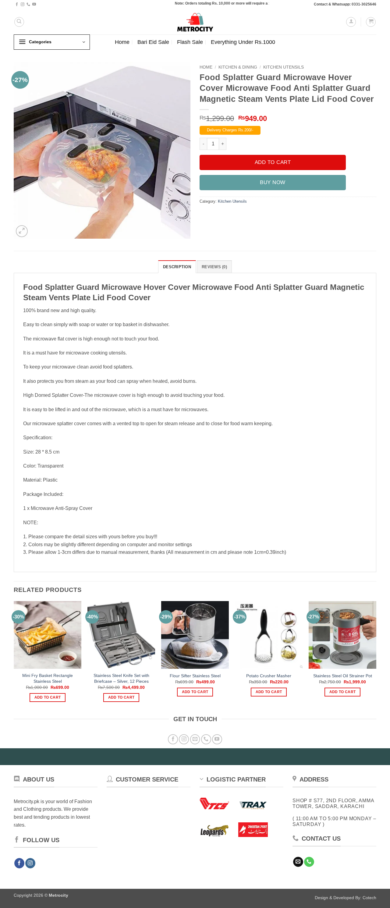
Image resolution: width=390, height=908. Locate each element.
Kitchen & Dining (237, 67)
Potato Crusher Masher (268, 675)
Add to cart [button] (47, 697)
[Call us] (28, 4)
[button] (351, 22)
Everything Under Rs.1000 (243, 42)
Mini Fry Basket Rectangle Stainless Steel (47, 678)
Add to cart (273, 162)
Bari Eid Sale (153, 42)
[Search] (19, 22)
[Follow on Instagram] (22, 4)
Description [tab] (177, 267)
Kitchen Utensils (283, 67)
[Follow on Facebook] (17, 4)
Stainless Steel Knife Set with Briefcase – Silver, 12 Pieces (121, 678)
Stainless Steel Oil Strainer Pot (342, 675)
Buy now (272, 182)
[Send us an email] (195, 739)
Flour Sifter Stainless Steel (195, 675)
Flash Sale (190, 42)
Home (122, 42)
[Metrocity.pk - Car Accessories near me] (195, 21)
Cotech (369, 897)
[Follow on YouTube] (34, 4)
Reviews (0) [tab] (214, 267)
